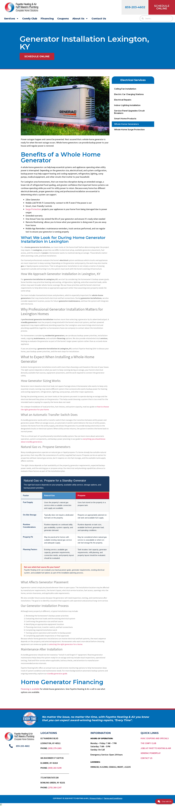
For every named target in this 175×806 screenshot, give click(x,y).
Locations (48, 733)
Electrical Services (133, 80)
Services (9, 18)
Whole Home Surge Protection (129, 129)
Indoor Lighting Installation (127, 105)
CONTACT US (146, 758)
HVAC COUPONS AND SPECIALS (155, 738)
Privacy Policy (96, 798)
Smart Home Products (125, 118)
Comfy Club (29, 18)
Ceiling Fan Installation (125, 89)
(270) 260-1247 (54, 787)
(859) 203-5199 (54, 767)
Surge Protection (33, 209)
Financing (47, 18)
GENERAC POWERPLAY (151, 753)
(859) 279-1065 (54, 748)
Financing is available (30, 689)
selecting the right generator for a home (65, 644)
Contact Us (99, 18)
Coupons (63, 18)
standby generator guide (57, 673)
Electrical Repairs (122, 100)
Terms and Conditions (113, 798)
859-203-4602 (135, 7)
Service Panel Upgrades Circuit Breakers (129, 112)
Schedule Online (161, 7)
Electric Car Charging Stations (129, 94)
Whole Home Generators (126, 124)
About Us (78, 18)
